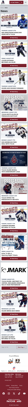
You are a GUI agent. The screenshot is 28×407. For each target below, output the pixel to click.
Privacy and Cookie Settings (14, 389)
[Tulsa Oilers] (3, 2)
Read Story (15, 37)
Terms (20, 385)
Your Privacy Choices (14, 387)
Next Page (21, 347)
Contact (7, 385)
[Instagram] (9, 393)
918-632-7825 (8, 380)
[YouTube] (24, 393)
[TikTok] (19, 393)
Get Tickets (15, 2)
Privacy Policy (14, 385)
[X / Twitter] (14, 393)
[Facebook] (4, 393)
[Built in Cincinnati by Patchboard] (14, 400)
